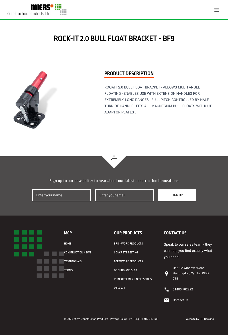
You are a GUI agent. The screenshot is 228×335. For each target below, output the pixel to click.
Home (67, 243)
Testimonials (72, 261)
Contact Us (180, 300)
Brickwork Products (128, 243)
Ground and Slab (125, 270)
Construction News (77, 252)
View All (119, 288)
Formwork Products (128, 261)
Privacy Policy (118, 319)
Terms (68, 270)
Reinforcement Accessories (133, 279)
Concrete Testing (126, 252)
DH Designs (207, 319)
